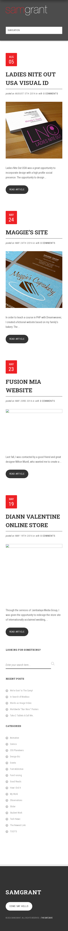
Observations (16, 800)
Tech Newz (15, 819)
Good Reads (15, 781)
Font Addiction (16, 769)
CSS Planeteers (17, 750)
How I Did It (15, 787)
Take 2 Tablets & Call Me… (22, 715)
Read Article (17, 189)
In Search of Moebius (19, 697)
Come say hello (19, 906)
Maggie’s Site (27, 232)
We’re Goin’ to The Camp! (21, 690)
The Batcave (47, 918)
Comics (13, 744)
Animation (14, 738)
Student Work (16, 812)
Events (13, 763)
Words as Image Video (20, 703)
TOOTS (13, 831)
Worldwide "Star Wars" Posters (24, 709)
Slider (12, 806)
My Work (14, 794)
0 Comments (50, 93)
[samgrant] (26, 9)
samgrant (23, 892)
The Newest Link (18, 825)
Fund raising (16, 775)
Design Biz (15, 756)
